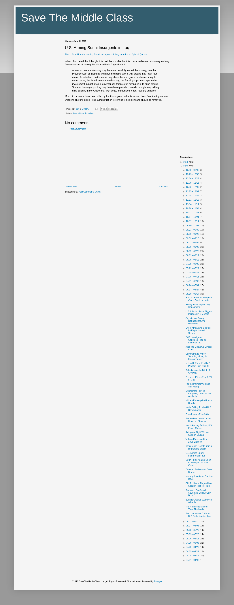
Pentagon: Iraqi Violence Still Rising (198, 385)
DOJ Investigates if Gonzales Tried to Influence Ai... (196, 340)
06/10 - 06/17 (193, 294)
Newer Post (71, 186)
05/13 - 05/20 (193, 534)
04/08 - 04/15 (193, 555)
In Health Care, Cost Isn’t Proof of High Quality (198, 364)
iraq (75, 113)
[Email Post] (96, 109)
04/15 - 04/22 (193, 551)
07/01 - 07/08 (193, 281)
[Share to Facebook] (112, 109)
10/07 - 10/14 (193, 221)
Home (118, 186)
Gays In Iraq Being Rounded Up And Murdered (195, 321)
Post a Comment (77, 129)
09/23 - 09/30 (193, 230)
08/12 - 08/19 (193, 255)
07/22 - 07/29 (193, 268)
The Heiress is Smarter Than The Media (197, 508)
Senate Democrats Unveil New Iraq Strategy (198, 419)
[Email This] (102, 109)
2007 (186, 166)
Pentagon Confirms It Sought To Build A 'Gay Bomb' (198, 493)
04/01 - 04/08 (193, 560)
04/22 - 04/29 (193, 547)
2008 (186, 162)
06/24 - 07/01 (193, 285)
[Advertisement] (117, 158)
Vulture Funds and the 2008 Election (196, 440)
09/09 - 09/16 (193, 238)
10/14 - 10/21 (193, 217)
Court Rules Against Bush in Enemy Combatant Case (198, 463)
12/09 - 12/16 (193, 183)
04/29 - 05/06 (193, 543)
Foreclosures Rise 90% (197, 414)
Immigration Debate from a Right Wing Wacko (199, 447)
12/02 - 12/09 (193, 187)
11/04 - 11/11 (193, 204)
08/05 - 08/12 (193, 259)
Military (81, 113)
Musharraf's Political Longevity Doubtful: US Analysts (198, 393)
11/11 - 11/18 (193, 200)
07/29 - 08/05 (193, 264)
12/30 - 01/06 (193, 170)
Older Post (163, 186)
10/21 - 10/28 (193, 212)
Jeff (78, 109)
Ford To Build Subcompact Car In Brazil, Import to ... (199, 298)
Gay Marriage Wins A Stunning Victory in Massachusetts (196, 356)
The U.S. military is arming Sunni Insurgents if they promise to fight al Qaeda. (106, 54)
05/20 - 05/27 (193, 530)
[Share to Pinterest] (116, 109)
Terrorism (89, 113)
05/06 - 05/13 (193, 538)
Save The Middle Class (77, 18)
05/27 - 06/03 (193, 525)
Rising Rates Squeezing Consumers (198, 305)
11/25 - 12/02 (193, 191)
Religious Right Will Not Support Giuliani (197, 433)
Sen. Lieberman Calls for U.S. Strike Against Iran (198, 514)
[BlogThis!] (105, 109)
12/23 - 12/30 (193, 174)
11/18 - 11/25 (193, 195)
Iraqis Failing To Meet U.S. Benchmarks (199, 408)
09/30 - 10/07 (193, 225)
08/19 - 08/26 (193, 251)
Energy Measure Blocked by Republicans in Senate (198, 330)
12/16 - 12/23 (193, 178)
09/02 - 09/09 (193, 242)
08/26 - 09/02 (193, 247)
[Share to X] (109, 109)
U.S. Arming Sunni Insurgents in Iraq (195, 454)
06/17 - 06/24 (193, 289)
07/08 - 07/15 (193, 276)
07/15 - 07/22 (193, 272)
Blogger (158, 581)
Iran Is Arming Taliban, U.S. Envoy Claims (199, 426)
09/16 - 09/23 (193, 234)
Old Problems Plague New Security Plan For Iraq (199, 484)
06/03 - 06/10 (193, 521)
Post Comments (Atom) (89, 192)
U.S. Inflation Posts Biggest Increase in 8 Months (199, 312)
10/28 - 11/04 (193, 208)
